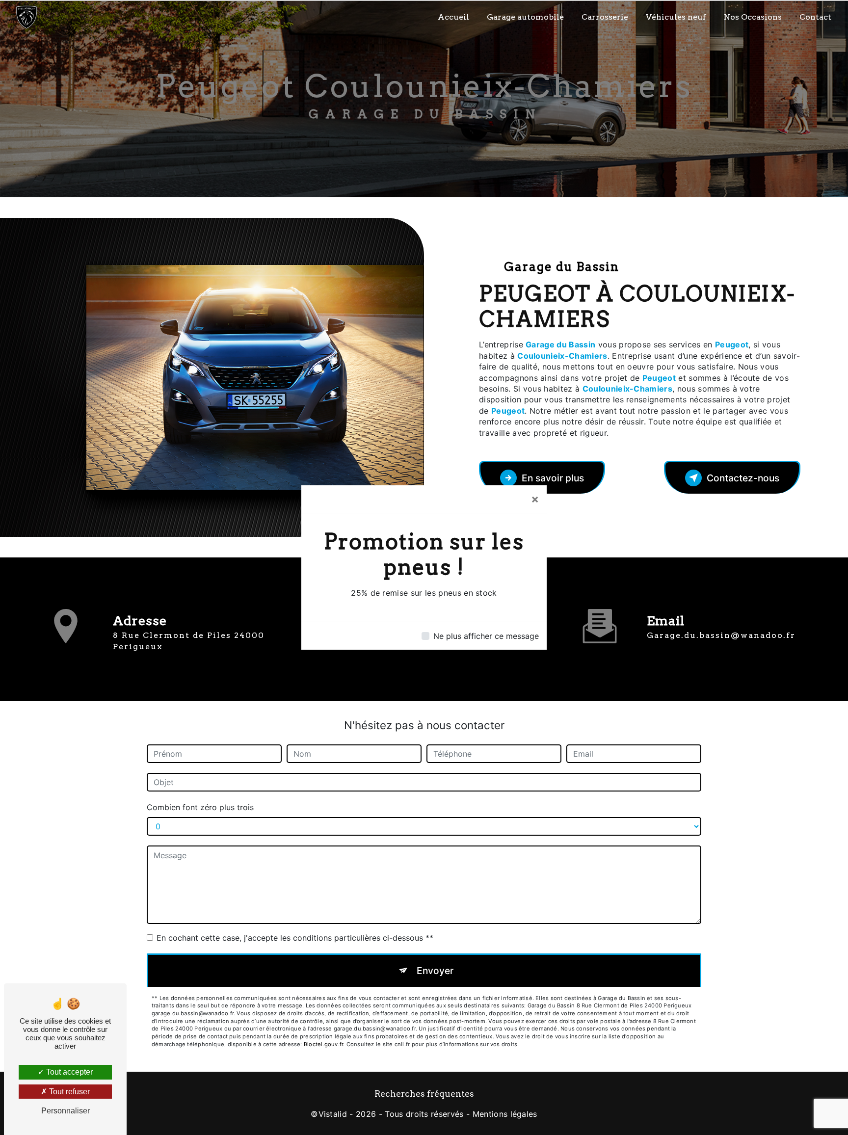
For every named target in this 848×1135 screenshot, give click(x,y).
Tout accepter (68, 1072)
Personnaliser (65, 1111)
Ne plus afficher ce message (486, 636)
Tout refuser (68, 1091)
